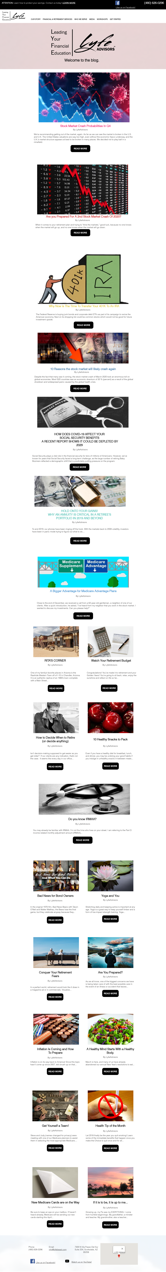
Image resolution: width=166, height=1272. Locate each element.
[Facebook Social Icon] (117, 3)
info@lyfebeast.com (58, 1249)
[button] (92, 19)
